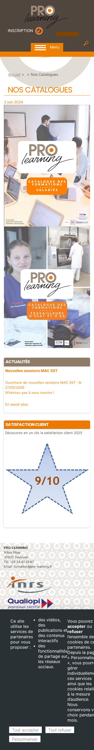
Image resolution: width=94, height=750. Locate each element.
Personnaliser (25, 739)
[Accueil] (47, 16)
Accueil (14, 74)
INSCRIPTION (20, 30)
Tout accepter (25, 730)
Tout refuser (59, 730)
